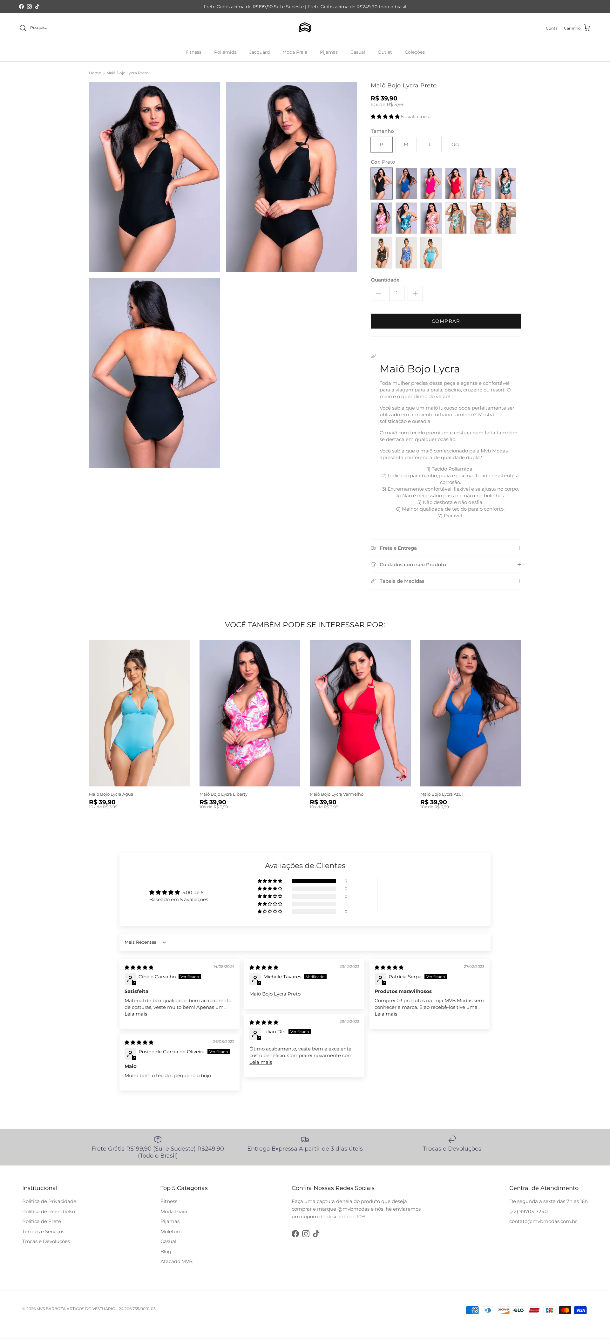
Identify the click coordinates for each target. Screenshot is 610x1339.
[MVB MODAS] (305, 28)
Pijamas (329, 52)
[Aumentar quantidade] (415, 293)
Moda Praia (294, 52)
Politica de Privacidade (49, 1201)
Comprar (446, 321)
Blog (165, 1251)
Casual (357, 52)
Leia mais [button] (136, 1014)
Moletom (171, 1231)
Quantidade (385, 280)
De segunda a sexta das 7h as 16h (548, 1201)
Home (95, 73)
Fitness (193, 52)
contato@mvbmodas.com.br (543, 1221)
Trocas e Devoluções (46, 1241)
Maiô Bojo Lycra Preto (127, 73)
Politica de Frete (41, 1221)
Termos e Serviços (43, 1231)
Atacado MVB (176, 1261)
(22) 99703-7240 (528, 1211)
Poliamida (225, 52)
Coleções (415, 52)
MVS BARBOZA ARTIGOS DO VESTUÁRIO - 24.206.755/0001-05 (96, 1308)
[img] (139, 967)
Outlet (385, 52)
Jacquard (259, 52)
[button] (386, 116)
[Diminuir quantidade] (378, 293)
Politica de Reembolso (48, 1211)
